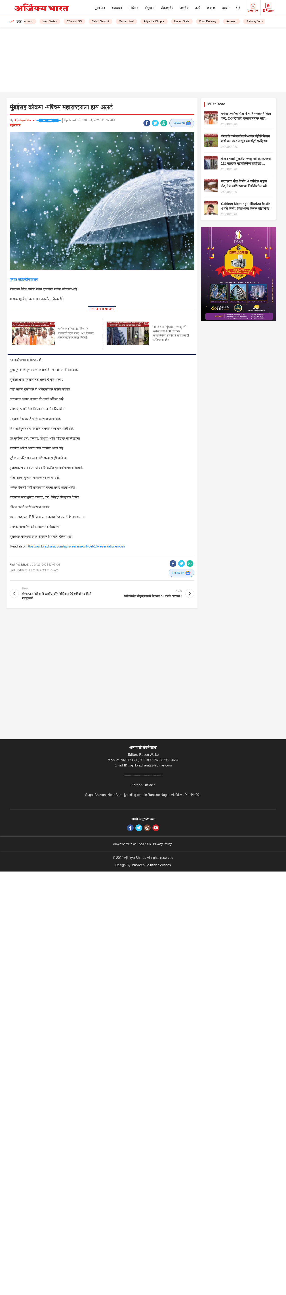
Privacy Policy (162, 844)
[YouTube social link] (155, 827)
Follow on (179, 123)
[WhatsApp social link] (163, 123)
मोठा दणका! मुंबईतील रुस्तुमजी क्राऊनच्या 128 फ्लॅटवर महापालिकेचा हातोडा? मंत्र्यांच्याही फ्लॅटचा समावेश (246, 163)
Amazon (220, 21)
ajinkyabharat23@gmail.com (151, 765)
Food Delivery (196, 21)
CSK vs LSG (63, 21)
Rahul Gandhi (89, 21)
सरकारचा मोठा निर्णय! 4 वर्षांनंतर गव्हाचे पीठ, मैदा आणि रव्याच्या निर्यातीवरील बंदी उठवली (244, 185)
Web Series (39, 21)
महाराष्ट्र (15, 125)
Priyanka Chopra (142, 21)
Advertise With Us (125, 844)
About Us (145, 844)
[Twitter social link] (155, 123)
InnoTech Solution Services (151, 865)
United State (170, 21)
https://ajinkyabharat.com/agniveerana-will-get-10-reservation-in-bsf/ (75, 546)
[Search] (238, 7)
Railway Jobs (243, 21)
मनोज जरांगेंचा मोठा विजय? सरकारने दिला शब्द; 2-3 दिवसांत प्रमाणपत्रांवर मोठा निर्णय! (76, 333)
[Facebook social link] (146, 123)
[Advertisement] (143, 60)
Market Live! (115, 21)
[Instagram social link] (147, 827)
